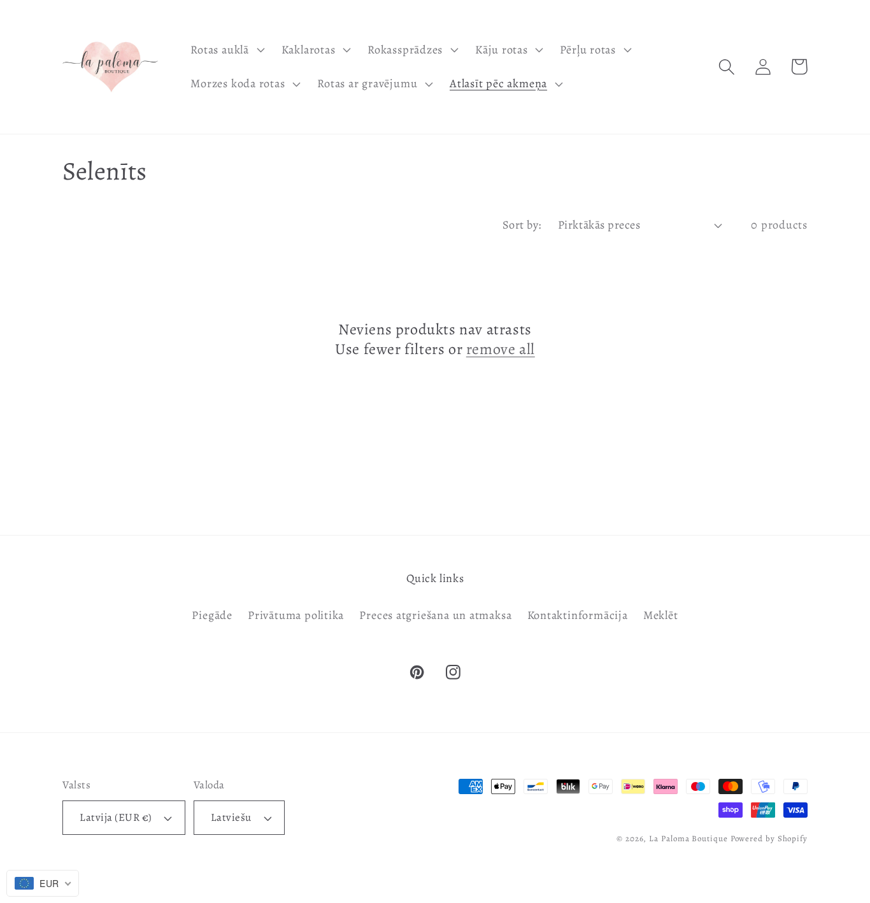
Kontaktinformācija (577, 615)
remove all (500, 349)
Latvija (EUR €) (116, 817)
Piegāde (212, 615)
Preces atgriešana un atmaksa (435, 615)
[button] (226, 49)
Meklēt (660, 615)
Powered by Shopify (769, 838)
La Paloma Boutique (688, 838)
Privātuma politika (296, 615)
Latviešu (231, 817)
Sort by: (522, 224)
